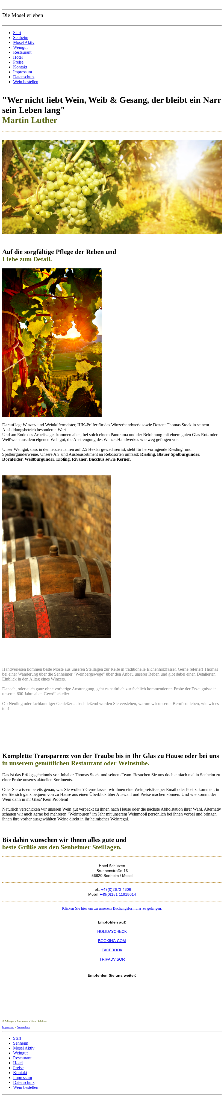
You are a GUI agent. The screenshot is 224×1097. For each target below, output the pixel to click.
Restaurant (22, 52)
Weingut (20, 47)
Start (17, 32)
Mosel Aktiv (23, 42)
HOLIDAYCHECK (112, 931)
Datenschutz (23, 76)
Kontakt (20, 67)
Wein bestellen (25, 81)
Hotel (18, 57)
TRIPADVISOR (112, 959)
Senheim (20, 37)
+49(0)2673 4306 (116, 889)
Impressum (22, 72)
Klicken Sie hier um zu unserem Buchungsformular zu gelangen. (112, 908)
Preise (18, 62)
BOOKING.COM (112, 941)
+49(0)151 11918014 (118, 894)
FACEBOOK (112, 950)
